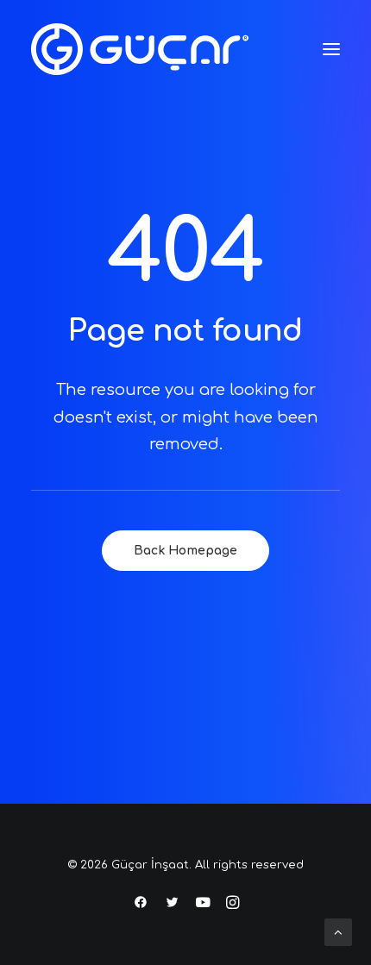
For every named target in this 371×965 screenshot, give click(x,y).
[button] (331, 49)
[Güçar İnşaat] (139, 49)
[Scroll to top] (338, 931)
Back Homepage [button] (185, 550)
